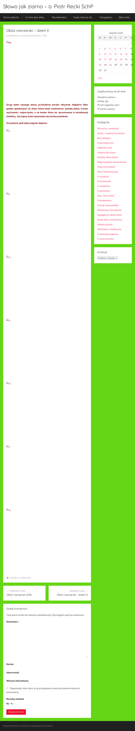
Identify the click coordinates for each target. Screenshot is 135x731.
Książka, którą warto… (108, 157)
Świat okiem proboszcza (109, 219)
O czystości (103, 176)
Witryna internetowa (17, 681)
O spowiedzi (103, 191)
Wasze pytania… (105, 224)
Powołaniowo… (104, 200)
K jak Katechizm (105, 143)
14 (126, 54)
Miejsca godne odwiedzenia (111, 162)
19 (116, 59)
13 (121, 54)
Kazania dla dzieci (106, 152)
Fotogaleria (106, 17)
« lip (99, 78)
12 (116, 54)
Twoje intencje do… (83, 17)
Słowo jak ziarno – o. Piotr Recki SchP (48, 6)
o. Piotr (44, 35)
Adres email (12, 672)
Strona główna (11, 17)
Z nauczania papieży (107, 234)
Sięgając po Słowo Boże (109, 215)
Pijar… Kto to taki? (106, 195)
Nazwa (10, 664)
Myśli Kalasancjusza (107, 171)
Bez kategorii (104, 138)
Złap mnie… (125, 17)
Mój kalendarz (59, 17)
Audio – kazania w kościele (111, 133)
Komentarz (12, 621)
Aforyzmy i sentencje (108, 128)
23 (100, 64)
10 (105, 54)
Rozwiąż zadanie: (15, 699)
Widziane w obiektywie (20, 578)
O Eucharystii (104, 181)
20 (121, 59)
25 (110, 64)
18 (110, 59)
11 (110, 54)
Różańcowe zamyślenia (109, 210)
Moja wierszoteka (106, 167)
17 (105, 59)
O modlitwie (103, 186)
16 (100, 59)
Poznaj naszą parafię (107, 205)
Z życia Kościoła (105, 238)
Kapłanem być (104, 147)
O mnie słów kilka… (35, 17)
